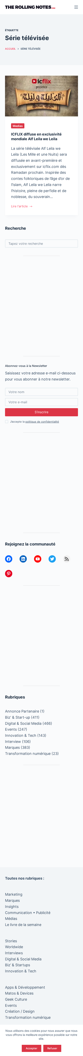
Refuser (52, 1048)
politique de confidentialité (42, 421)
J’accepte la (34, 421)
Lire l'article (19, 206)
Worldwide (14, 947)
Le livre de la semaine (23, 925)
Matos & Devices (19, 993)
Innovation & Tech (20, 735)
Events (11, 729)
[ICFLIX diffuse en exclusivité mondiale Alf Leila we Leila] (41, 96)
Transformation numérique (28, 753)
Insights (12, 906)
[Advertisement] (41, 306)
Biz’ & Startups (17, 965)
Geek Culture (16, 999)
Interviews (14, 953)
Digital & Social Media (23, 723)
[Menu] (76, 7)
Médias (11, 918)
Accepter (31, 1048)
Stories (11, 941)
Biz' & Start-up (17, 717)
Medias (18, 126)
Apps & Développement (25, 987)
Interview (13, 741)
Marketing (13, 894)
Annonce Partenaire (22, 711)
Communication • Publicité (27, 913)
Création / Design (20, 1011)
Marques (12, 747)
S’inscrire (41, 412)
